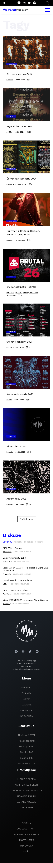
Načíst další (26, 519)
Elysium (26, 823)
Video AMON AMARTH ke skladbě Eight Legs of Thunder (26, 569)
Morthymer (26, 840)
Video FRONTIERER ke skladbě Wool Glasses (25, 600)
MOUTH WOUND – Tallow (15, 590)
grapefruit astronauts (26, 790)
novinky (26, 687)
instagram (26, 716)
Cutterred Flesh (26, 784)
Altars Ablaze (26, 801)
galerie (27, 704)
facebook (26, 710)
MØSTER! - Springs (12, 548)
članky (26, 693)
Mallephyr (26, 807)
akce (26, 699)
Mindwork (26, 845)
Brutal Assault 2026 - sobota (17, 580)
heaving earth (26, 796)
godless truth (26, 828)
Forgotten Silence (26, 834)
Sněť (26, 851)
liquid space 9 (26, 779)
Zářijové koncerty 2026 (14, 558)
